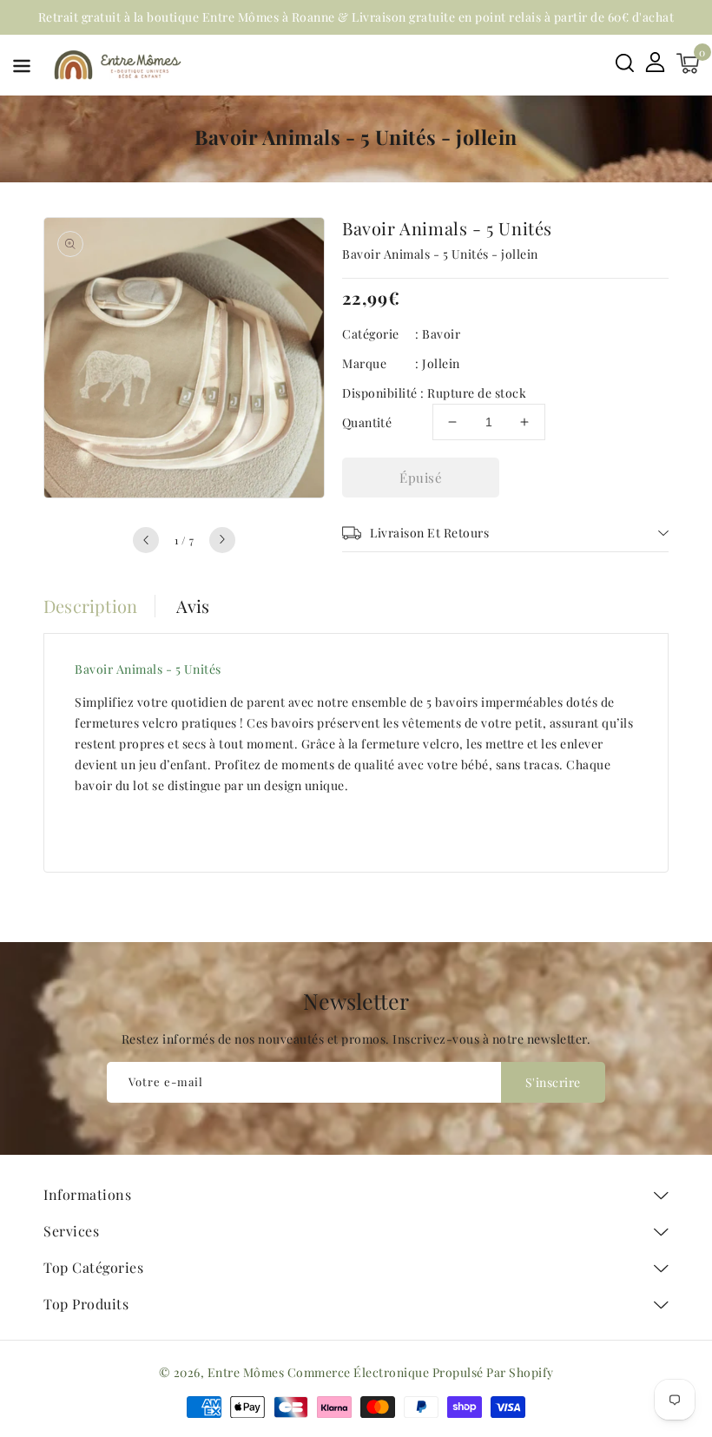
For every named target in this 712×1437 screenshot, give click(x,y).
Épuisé (420, 477)
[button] (21, 69)
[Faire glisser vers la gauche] (146, 540)
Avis (193, 606)
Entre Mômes (246, 1372)
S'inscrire (553, 1082)
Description (90, 606)
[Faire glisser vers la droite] (222, 540)
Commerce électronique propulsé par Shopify (420, 1372)
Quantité (367, 422)
